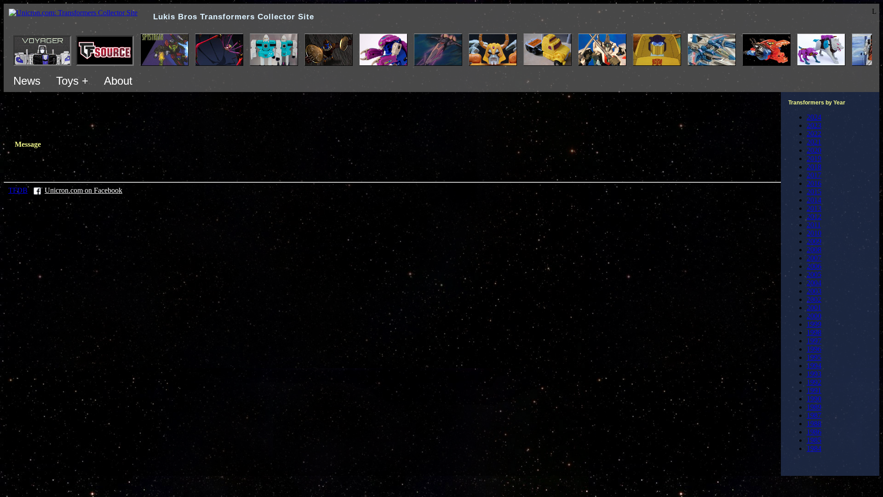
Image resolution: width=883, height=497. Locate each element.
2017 (814, 175)
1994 (814, 366)
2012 (814, 216)
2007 (814, 258)
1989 (814, 407)
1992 (814, 382)
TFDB (18, 190)
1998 (814, 332)
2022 (814, 134)
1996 (814, 349)
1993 (814, 374)
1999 (814, 324)
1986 (814, 432)
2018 (814, 167)
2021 (814, 142)
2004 (814, 283)
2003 (814, 291)
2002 (814, 299)
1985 (814, 440)
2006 (814, 266)
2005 (814, 274)
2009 (814, 241)
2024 (814, 117)
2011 (814, 225)
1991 (814, 390)
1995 (814, 357)
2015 (814, 192)
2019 (814, 158)
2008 (814, 250)
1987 (814, 415)
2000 (814, 316)
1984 (814, 448)
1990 (814, 399)
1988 (814, 424)
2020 (814, 150)
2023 (814, 125)
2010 (814, 233)
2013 (814, 208)
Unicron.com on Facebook (83, 190)
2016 (814, 183)
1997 (814, 341)
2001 (814, 308)
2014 (814, 200)
